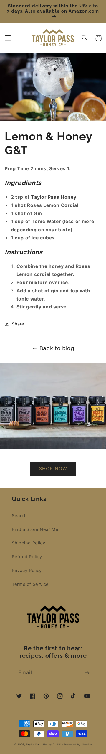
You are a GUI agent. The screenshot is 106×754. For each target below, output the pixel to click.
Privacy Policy (27, 570)
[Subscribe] (87, 673)
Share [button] (18, 324)
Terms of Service (30, 584)
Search (19, 515)
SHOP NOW (53, 468)
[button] (7, 38)
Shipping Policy (28, 543)
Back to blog (56, 348)
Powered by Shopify (78, 744)
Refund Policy (27, 556)
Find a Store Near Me (35, 529)
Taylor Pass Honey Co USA (44, 744)
